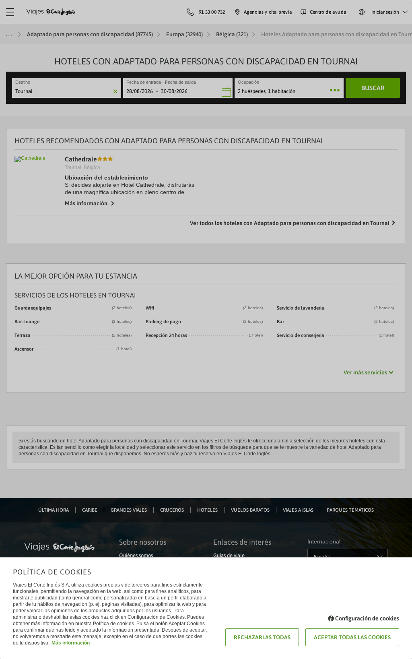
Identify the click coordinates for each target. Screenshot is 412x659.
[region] (206, 329)
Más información (71, 643)
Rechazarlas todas (262, 637)
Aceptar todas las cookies (352, 637)
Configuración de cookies (367, 618)
